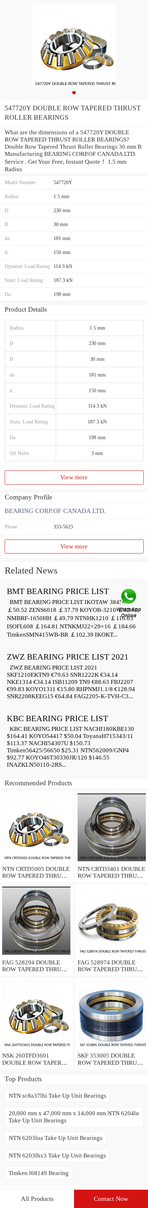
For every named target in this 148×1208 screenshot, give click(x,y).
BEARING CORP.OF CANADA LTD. (55, 510)
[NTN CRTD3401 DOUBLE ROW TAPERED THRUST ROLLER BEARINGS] (111, 861)
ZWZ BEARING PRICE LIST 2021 (68, 656)
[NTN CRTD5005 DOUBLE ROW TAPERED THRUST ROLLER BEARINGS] (36, 861)
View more (74, 477)
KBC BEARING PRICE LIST (57, 718)
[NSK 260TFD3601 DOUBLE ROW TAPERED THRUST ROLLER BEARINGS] (36, 1048)
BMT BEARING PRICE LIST (58, 591)
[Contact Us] (129, 604)
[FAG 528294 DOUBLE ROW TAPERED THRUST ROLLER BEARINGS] (36, 955)
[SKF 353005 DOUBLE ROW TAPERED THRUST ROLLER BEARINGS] (111, 1048)
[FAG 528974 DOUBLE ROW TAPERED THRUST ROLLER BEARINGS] (111, 955)
